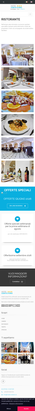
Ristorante (4, 324)
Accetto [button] (26, 408)
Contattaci (16, 281)
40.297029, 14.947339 (7, 389)
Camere (3, 321)
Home (3, 318)
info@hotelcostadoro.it (10, 394)
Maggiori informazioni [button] (16, 403)
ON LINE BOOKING (16, 206)
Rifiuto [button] (9, 408)
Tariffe (3, 327)
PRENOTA (22, 9)
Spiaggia (4, 329)
